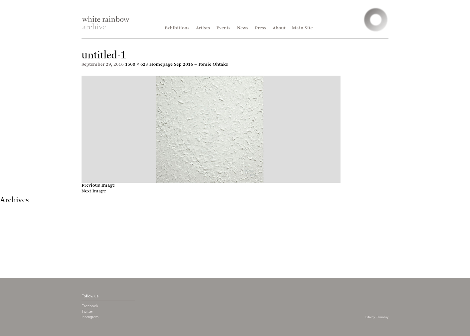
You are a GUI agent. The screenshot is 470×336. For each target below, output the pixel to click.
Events (223, 28)
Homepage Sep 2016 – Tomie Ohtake (188, 64)
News (242, 28)
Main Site (302, 28)
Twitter (87, 311)
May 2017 (10, 208)
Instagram (90, 317)
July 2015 (10, 260)
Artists (203, 28)
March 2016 (13, 248)
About (279, 28)
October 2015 (14, 254)
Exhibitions (177, 28)
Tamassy (382, 317)
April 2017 (11, 214)
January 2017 (14, 220)
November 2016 (17, 225)
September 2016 (17, 231)
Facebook (90, 306)
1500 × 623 (136, 64)
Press (260, 28)
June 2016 (10, 243)
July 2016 (10, 237)
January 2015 (14, 271)
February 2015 (15, 266)
